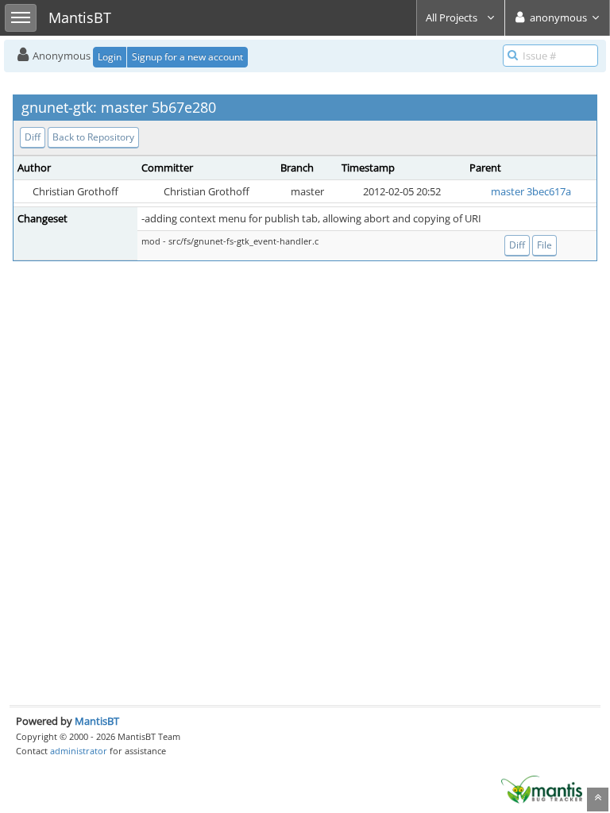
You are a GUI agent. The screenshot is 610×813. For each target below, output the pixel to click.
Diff (33, 137)
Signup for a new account (187, 57)
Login (110, 57)
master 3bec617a (531, 191)
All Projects (452, 17)
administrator (78, 751)
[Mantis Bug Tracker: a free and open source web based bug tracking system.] (541, 788)
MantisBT (97, 721)
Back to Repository (93, 137)
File (544, 245)
